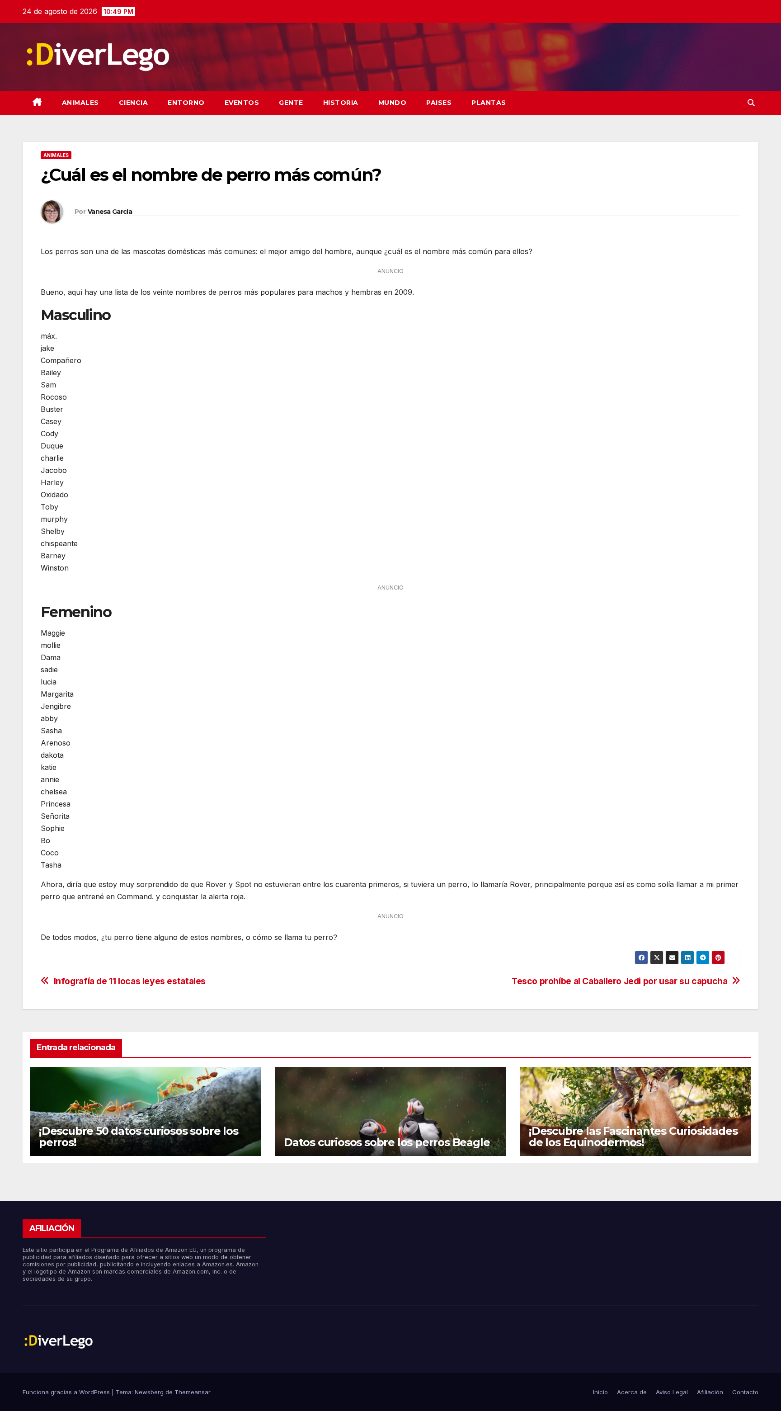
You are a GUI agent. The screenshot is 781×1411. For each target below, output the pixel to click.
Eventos (242, 103)
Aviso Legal (672, 1392)
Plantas (488, 103)
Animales (80, 103)
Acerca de (632, 1392)
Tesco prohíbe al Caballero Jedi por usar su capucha (619, 981)
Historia (340, 103)
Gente (291, 103)
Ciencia (133, 103)
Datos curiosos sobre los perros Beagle (386, 1142)
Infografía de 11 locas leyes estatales (130, 981)
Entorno (186, 103)
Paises (439, 103)
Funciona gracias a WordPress (67, 1392)
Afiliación (710, 1392)
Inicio (600, 1392)
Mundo (392, 103)
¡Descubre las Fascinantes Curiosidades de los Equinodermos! (633, 1136)
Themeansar (192, 1392)
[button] (751, 102)
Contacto (745, 1392)
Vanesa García (110, 212)
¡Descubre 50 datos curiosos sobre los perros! (138, 1136)
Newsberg (149, 1392)
